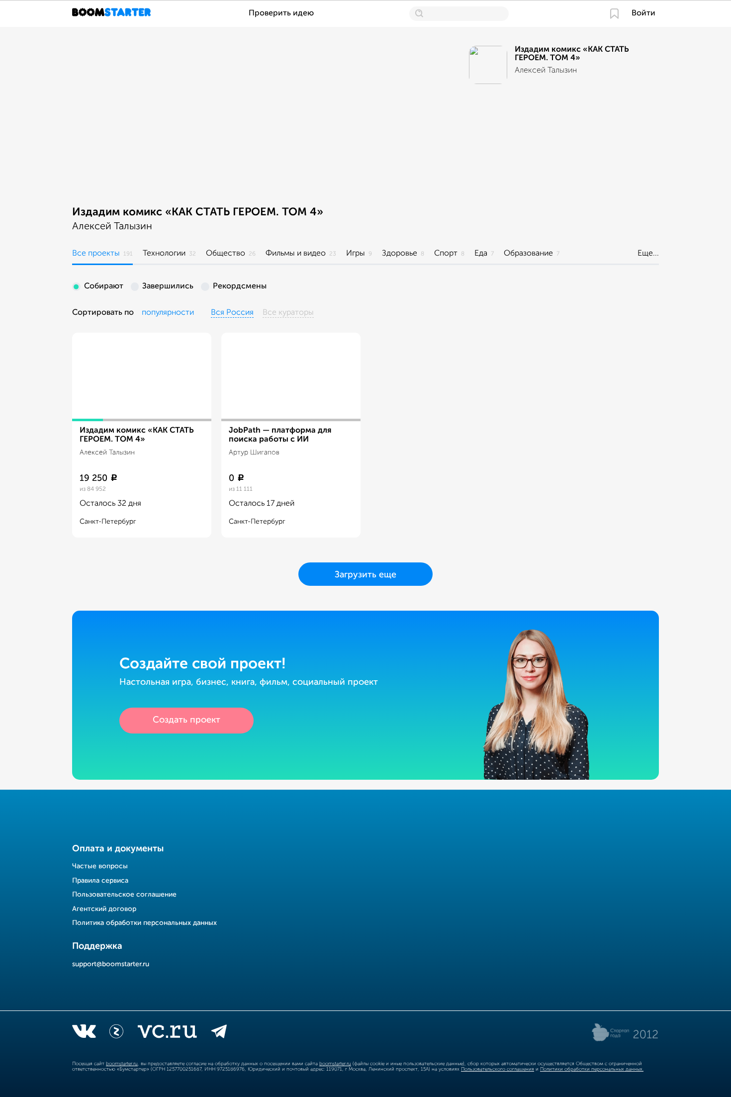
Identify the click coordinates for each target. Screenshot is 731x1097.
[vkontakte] (83, 1033)
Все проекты (96, 254)
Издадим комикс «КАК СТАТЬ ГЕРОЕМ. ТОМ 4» (197, 212)
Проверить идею (281, 13)
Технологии (164, 254)
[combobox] (168, 313)
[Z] (116, 1033)
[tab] (102, 255)
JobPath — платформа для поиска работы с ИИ (280, 435)
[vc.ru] (167, 1033)
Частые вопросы (100, 866)
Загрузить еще (365, 574)
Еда (480, 254)
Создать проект (186, 720)
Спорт (445, 254)
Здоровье (399, 254)
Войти (643, 13)
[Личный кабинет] (614, 13)
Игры (355, 254)
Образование (528, 254)
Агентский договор (104, 909)
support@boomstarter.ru (110, 964)
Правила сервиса (100, 880)
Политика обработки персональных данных (144, 922)
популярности (168, 313)
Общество (225, 254)
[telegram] (219, 1033)
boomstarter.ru (122, 1063)
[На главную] (112, 13)
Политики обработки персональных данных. (591, 1069)
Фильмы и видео (296, 254)
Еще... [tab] (648, 254)
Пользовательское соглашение (124, 894)
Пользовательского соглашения (497, 1069)
